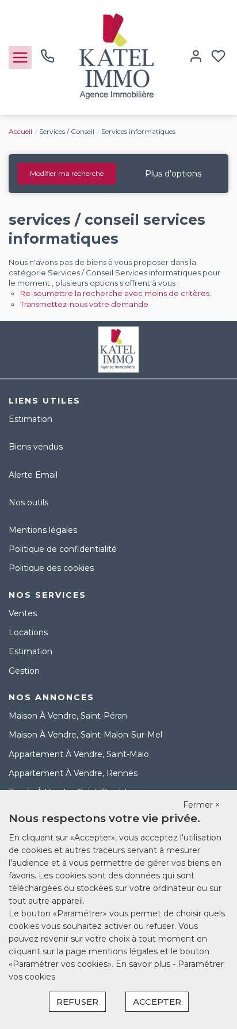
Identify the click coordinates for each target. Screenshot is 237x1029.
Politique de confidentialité (63, 549)
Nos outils (28, 502)
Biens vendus (36, 446)
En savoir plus (144, 964)
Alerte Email (33, 475)
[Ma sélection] (218, 57)
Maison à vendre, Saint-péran (68, 716)
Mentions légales (43, 530)
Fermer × (201, 805)
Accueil (20, 131)
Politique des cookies (51, 568)
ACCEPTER (157, 1001)
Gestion (24, 671)
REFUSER (77, 1001)
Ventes (23, 613)
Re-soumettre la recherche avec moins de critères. (115, 293)
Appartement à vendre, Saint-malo (79, 754)
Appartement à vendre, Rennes (73, 773)
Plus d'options (173, 173)
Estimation (30, 419)
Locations (28, 632)
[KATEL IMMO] (119, 57)
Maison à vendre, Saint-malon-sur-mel (85, 734)
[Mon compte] (196, 57)
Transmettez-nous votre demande (84, 304)
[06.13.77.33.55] (47, 60)
